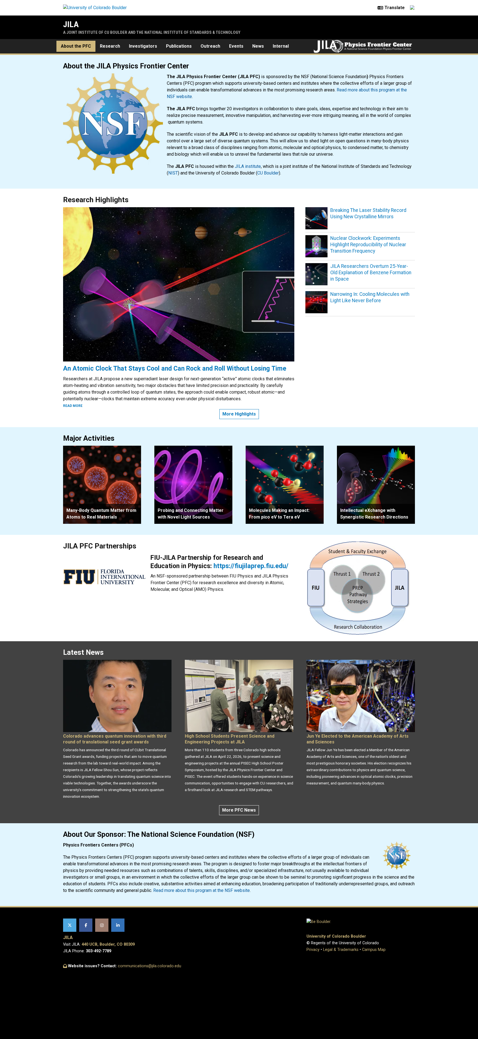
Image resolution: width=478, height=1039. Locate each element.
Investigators (143, 46)
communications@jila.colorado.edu (149, 966)
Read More (72, 406)
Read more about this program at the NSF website (201, 890)
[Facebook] (85, 925)
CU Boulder (268, 173)
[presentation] (102, 485)
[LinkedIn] (117, 925)
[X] (69, 925)
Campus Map (374, 949)
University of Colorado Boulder (336, 936)
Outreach (210, 46)
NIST (173, 173)
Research (110, 46)
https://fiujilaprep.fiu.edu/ (251, 566)
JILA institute (248, 166)
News (258, 46)
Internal (281, 46)
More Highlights (239, 414)
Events (236, 46)
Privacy (312, 949)
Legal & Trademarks (340, 949)
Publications (179, 46)
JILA (71, 24)
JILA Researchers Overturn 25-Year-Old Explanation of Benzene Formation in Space (370, 272)
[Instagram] (101, 925)
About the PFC (76, 46)
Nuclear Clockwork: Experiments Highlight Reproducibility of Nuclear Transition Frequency (368, 244)
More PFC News (239, 810)
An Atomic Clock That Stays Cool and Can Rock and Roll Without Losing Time (174, 368)
